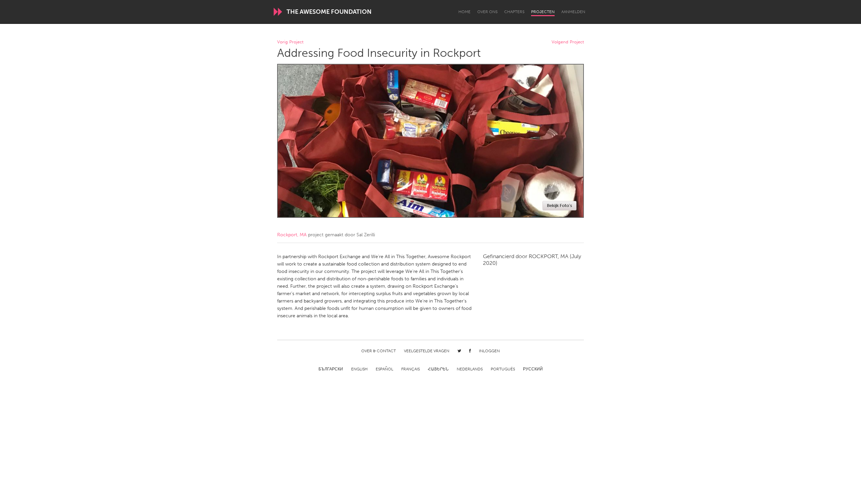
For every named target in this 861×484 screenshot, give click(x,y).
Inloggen (489, 351)
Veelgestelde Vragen (426, 351)
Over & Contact (378, 351)
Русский (533, 369)
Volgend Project (568, 42)
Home (464, 11)
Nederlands (470, 369)
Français (410, 369)
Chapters (514, 11)
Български (331, 369)
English (359, 369)
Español (384, 369)
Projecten (543, 11)
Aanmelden (573, 11)
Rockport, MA (292, 235)
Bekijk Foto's (559, 205)
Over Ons (487, 11)
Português (503, 369)
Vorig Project (290, 42)
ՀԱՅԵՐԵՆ (438, 369)
